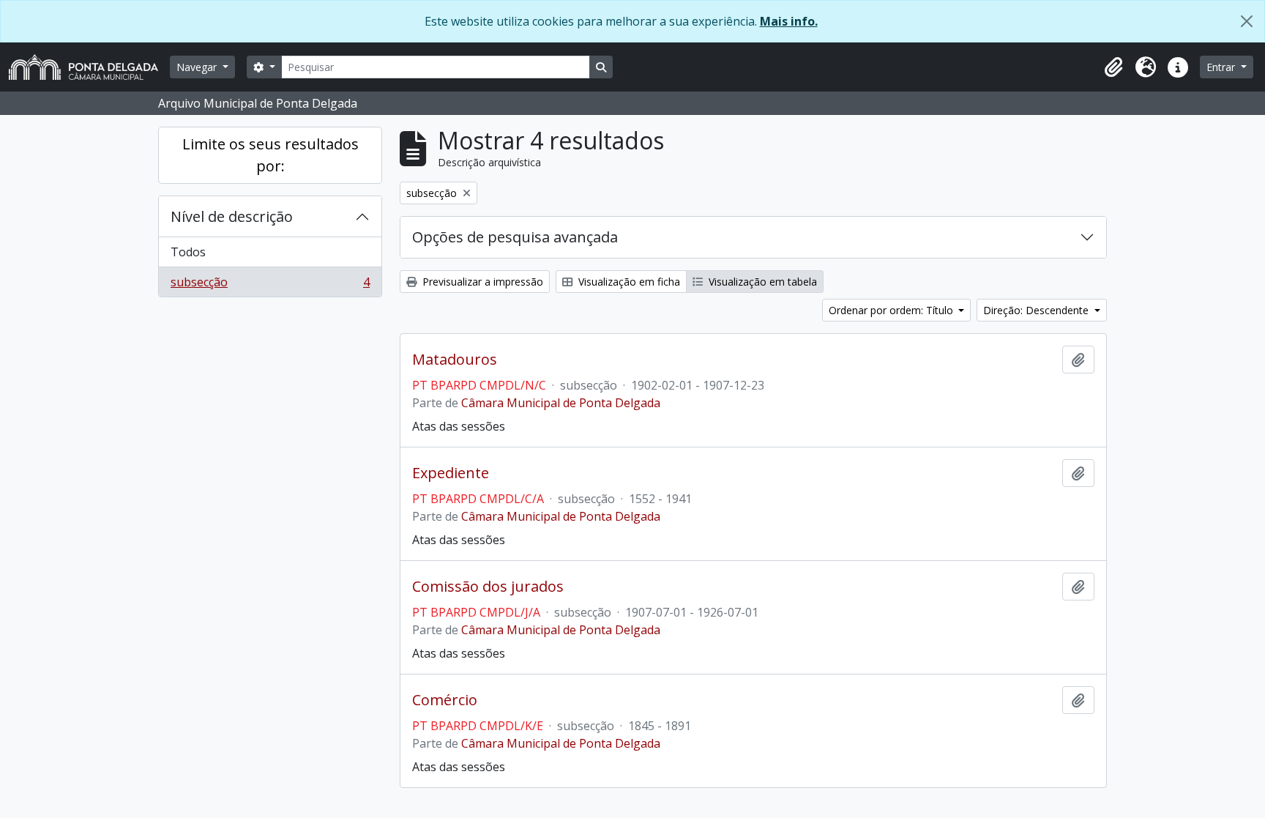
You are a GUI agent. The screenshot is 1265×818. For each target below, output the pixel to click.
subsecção (270, 285)
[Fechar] (1246, 21)
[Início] (89, 67)
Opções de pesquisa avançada (515, 237)
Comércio (444, 700)
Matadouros (454, 359)
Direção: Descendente (1037, 310)
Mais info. (789, 21)
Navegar (198, 67)
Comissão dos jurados (488, 586)
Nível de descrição (232, 216)
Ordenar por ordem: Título (892, 310)
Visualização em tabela (761, 282)
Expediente (450, 473)
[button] (1113, 67)
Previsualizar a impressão (481, 282)
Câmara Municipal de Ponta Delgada (560, 403)
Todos (188, 252)
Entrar (1222, 67)
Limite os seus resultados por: (270, 155)
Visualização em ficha (627, 282)
